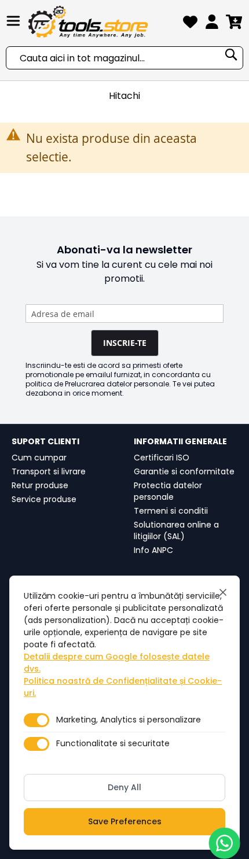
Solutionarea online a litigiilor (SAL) (176, 530)
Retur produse (40, 485)
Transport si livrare (49, 471)
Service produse (44, 499)
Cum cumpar (39, 457)
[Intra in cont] (212, 24)
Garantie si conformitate (184, 471)
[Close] (223, 592)
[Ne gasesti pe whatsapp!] (224, 843)
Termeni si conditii (171, 511)
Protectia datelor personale (168, 491)
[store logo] (103, 22)
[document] (124, 712)
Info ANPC (153, 550)
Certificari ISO (161, 457)
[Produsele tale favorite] (190, 24)
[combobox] (124, 57)
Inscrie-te (125, 342)
